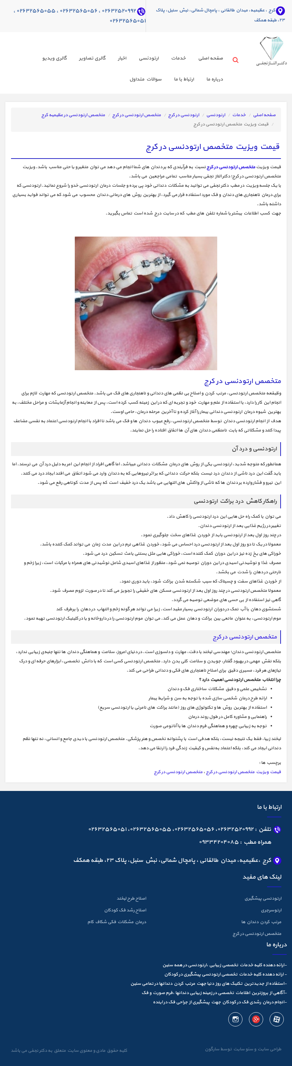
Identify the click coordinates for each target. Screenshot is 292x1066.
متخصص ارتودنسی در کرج (136, 115)
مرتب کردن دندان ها (261, 922)
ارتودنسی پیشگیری (262, 898)
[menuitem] (204, 59)
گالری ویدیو (54, 58)
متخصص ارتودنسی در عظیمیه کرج (73, 115)
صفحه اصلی (210, 58)
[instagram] (235, 1020)
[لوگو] (262, 49)
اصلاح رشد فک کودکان (125, 910)
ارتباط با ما (184, 79)
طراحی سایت (268, 1049)
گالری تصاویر (92, 58)
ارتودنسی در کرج (183, 115)
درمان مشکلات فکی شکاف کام (116, 922)
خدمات (178, 58)
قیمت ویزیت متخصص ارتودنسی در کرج (243, 772)
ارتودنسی (148, 58)
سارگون (212, 1049)
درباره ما (214, 79)
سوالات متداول (145, 79)
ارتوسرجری (271, 910)
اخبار (122, 58)
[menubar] (117, 70)
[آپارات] (276, 1020)
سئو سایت (243, 1049)
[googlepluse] (255, 1020)
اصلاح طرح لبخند (131, 898)
